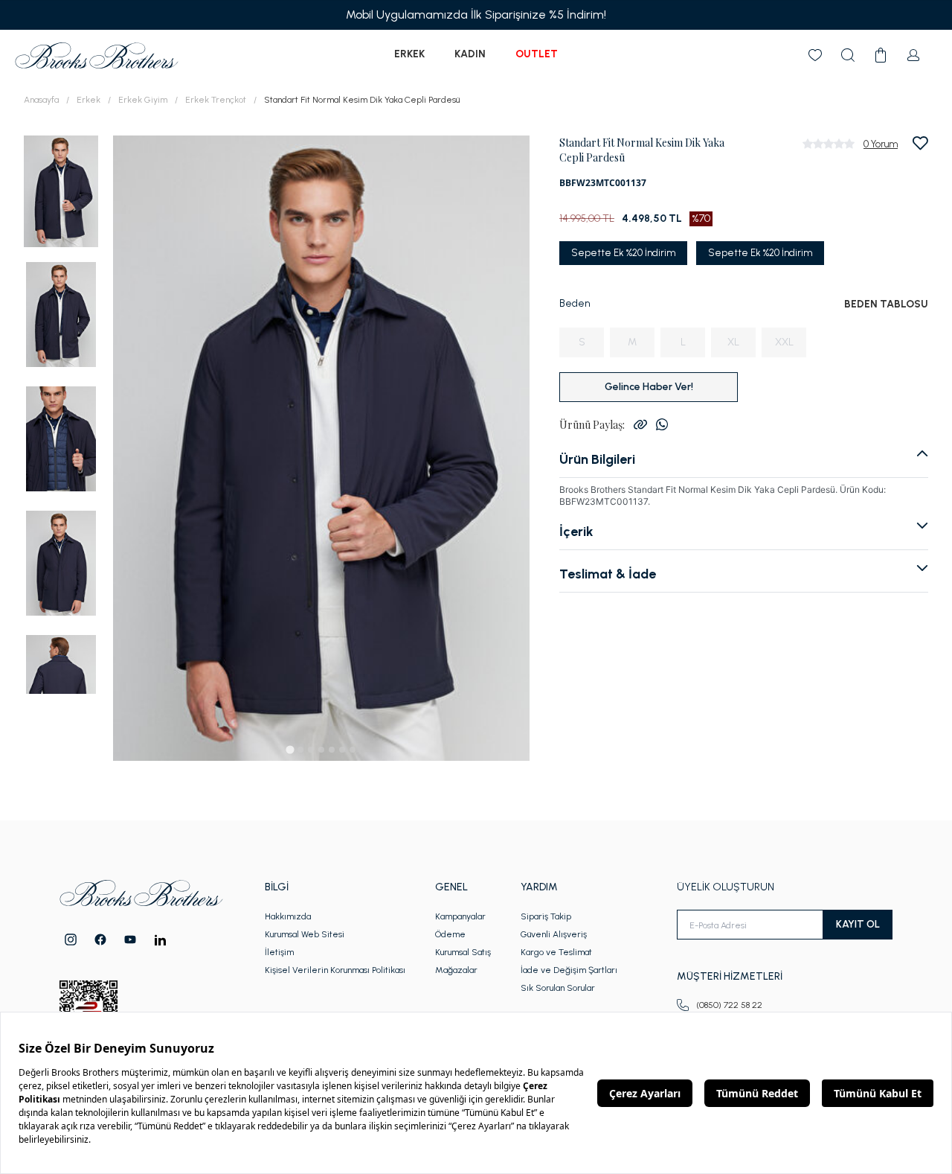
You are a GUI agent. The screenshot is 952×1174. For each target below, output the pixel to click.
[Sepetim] (881, 55)
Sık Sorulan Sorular (558, 988)
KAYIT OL (858, 924)
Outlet (536, 54)
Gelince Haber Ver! (649, 386)
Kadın (470, 54)
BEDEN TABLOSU (886, 304)
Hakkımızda (288, 916)
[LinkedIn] (160, 939)
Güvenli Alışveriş (554, 934)
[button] (61, 190)
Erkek (409, 54)
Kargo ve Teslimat (556, 952)
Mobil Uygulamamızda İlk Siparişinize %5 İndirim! (476, 14)
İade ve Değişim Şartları (569, 970)
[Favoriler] (815, 55)
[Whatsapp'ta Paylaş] (662, 424)
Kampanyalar (460, 916)
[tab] (290, 749)
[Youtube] (130, 939)
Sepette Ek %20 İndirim (623, 252)
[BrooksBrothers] (96, 55)
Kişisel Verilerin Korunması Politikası (335, 970)
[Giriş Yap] (913, 55)
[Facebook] (100, 939)
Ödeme (450, 934)
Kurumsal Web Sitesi (304, 934)
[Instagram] (71, 939)
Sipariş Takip (546, 916)
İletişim (279, 952)
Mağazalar (456, 970)
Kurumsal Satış (463, 952)
